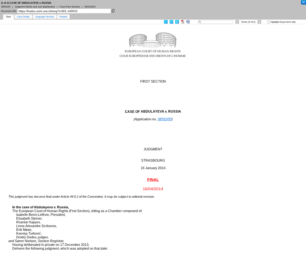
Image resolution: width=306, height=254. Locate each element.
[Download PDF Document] (182, 22)
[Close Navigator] (303, 2)
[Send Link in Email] (171, 22)
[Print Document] (177, 22)
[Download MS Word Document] (188, 22)
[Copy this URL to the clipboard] (113, 11)
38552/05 (165, 119)
